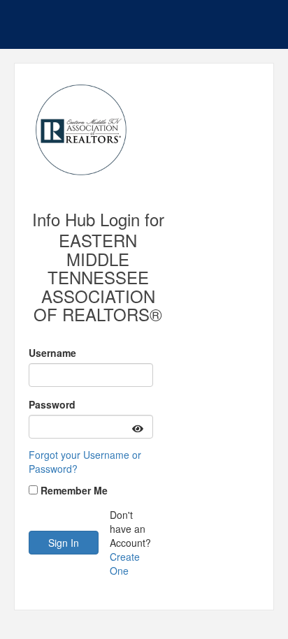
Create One (125, 564)
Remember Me (74, 490)
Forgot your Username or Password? (85, 462)
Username (52, 353)
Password (52, 404)
